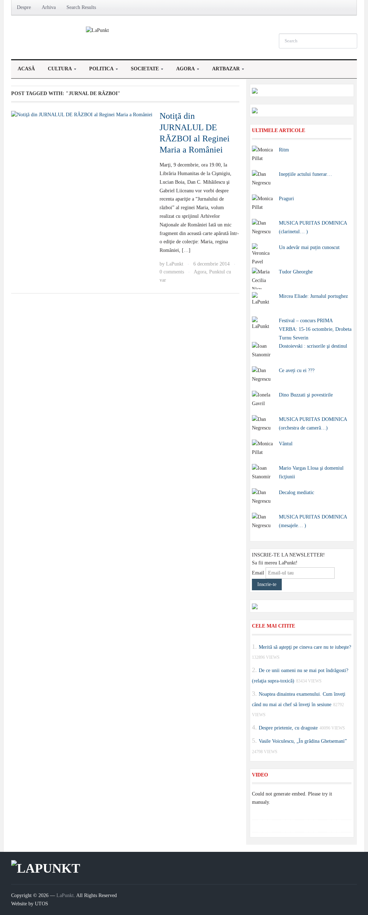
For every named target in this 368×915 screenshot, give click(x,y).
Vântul (286, 443)
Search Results (81, 7)
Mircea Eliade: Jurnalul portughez (313, 296)
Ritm (284, 149)
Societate (141, 70)
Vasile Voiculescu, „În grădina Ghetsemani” (303, 741)
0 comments (172, 271)
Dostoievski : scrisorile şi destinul (313, 346)
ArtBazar (223, 70)
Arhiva (49, 7)
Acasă (26, 68)
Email (258, 573)
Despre (24, 7)
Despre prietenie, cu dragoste (288, 728)
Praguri (286, 198)
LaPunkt (174, 264)
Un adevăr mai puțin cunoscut (309, 247)
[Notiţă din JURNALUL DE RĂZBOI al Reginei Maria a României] (81, 114)
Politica (98, 70)
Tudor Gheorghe (296, 271)
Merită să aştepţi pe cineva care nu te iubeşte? (305, 646)
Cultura (56, 70)
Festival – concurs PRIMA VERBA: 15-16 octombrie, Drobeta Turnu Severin (315, 329)
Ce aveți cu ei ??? (296, 370)
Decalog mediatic (296, 492)
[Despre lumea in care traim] (97, 30)
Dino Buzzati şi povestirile (306, 395)
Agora (182, 70)
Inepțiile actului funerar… (305, 174)
